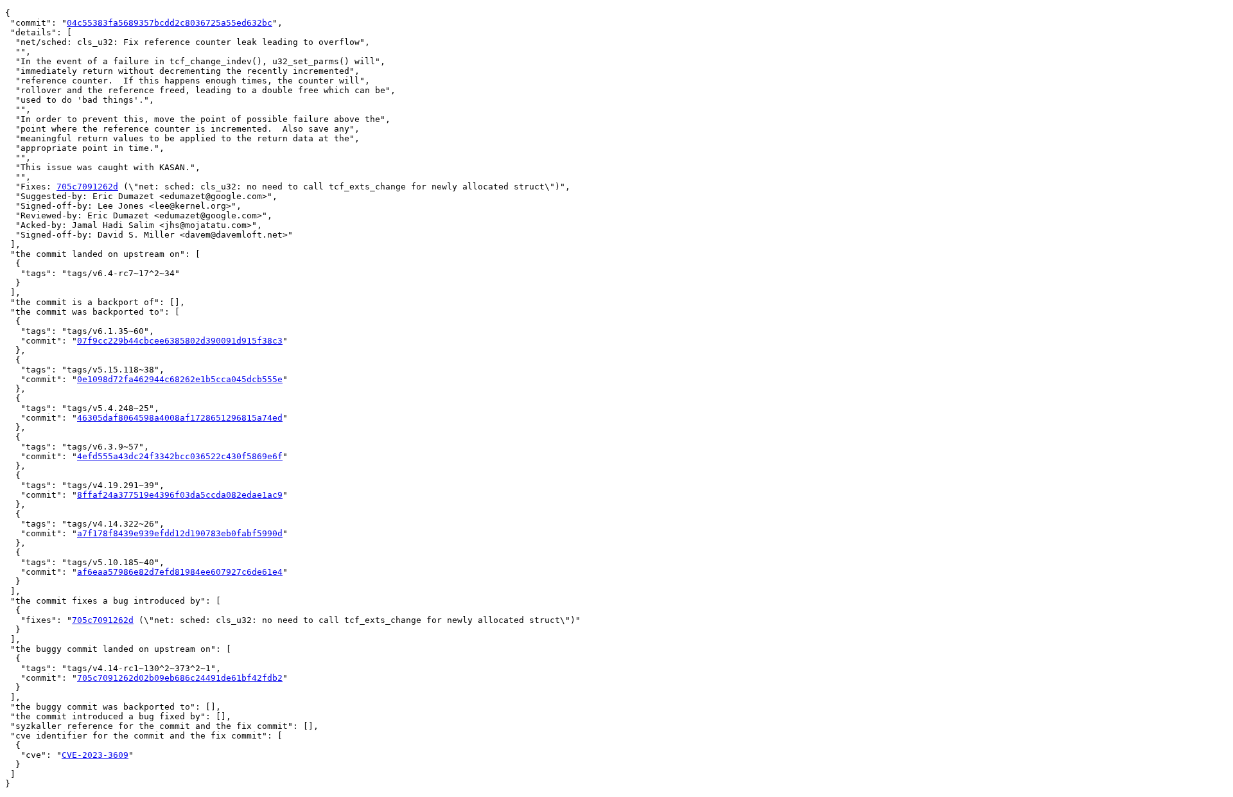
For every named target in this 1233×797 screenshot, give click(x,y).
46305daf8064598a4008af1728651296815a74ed (180, 418)
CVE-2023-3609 (95, 755)
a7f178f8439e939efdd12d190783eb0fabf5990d (180, 533)
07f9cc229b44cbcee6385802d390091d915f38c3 (180, 341)
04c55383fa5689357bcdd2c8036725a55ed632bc (169, 23)
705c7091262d (87, 186)
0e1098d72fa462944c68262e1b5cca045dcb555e (180, 379)
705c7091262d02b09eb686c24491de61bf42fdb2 (180, 678)
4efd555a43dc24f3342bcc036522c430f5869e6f (180, 456)
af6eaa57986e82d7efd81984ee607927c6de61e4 (180, 572)
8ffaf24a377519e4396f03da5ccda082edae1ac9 (180, 495)
